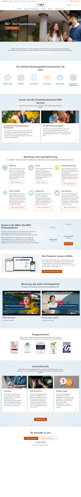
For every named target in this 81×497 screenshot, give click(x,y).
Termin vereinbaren (12, 28)
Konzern (34, 1)
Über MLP (50, 9)
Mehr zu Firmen (41, 182)
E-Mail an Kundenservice (47, 438)
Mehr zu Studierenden (44, 207)
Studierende (23, 1)
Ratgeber (43, 9)
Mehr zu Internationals (70, 207)
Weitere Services (40, 419)
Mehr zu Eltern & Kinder (17, 207)
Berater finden (68, 243)
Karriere (29, 1)
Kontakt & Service (59, 9)
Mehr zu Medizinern (16, 182)
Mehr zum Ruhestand (69, 183)
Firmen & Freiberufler (14, 1)
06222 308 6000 (41, 442)
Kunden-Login (75, 1)
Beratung (19, 9)
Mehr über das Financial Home (52, 271)
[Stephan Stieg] (53, 233)
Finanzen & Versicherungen (31, 9)
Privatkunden (5, 1)
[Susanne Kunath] (68, 229)
